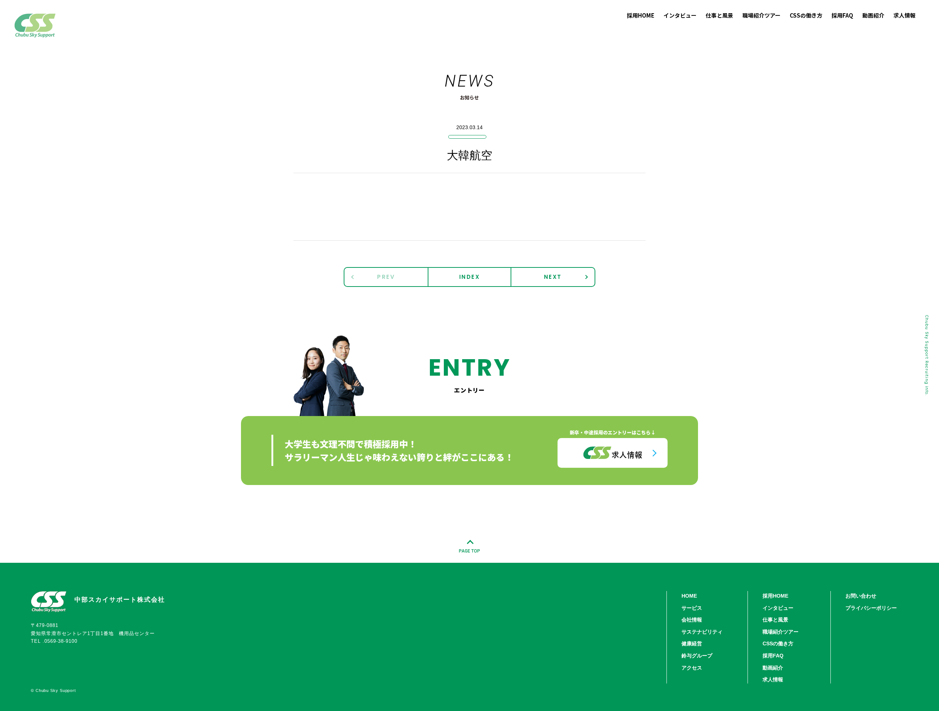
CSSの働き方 (778, 643)
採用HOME (775, 596)
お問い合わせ (860, 596)
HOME (689, 596)
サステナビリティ (702, 632)
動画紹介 (773, 668)
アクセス (692, 668)
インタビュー (778, 608)
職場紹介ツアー (781, 632)
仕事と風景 (775, 620)
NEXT (553, 277)
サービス (692, 608)
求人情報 (773, 679)
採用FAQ (773, 656)
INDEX (469, 277)
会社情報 (692, 620)
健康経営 (692, 643)
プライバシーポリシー (871, 608)
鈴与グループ (697, 656)
